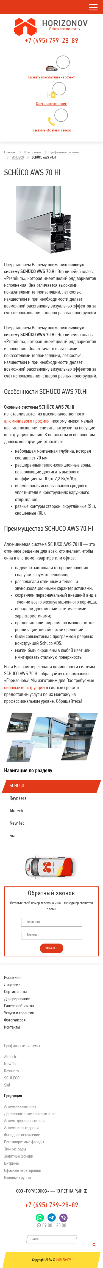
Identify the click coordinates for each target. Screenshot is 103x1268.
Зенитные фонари (18, 1156)
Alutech (16, 811)
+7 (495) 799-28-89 (51, 41)
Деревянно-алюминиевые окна (29, 1114)
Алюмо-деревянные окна (24, 1121)
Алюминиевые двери (21, 1128)
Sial (13, 836)
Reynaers (18, 798)
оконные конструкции (24, 688)
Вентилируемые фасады (24, 1142)
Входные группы (17, 1178)
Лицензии (12, 985)
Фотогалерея (15, 1020)
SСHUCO (17, 786)
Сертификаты (15, 992)
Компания (12, 978)
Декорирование (17, 999)
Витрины (11, 1163)
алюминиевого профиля (26, 421)
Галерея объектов (19, 1006)
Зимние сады (15, 1149)
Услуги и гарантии (19, 1013)
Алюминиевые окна (20, 1107)
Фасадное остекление (22, 1135)
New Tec (17, 823)
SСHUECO (12, 1078)
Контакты (12, 1027)
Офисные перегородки (22, 1171)
